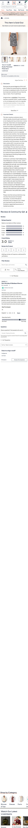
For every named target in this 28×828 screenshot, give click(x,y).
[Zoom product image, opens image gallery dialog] (2, 54)
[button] (3, 3)
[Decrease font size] (26, 80)
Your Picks (9, 10)
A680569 (15, 97)
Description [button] (6, 83)
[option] (14, 14)
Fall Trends (21, 10)
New (15, 10)
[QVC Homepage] (1, 18)
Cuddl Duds (5, 70)
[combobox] (12, 6)
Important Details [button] (8, 114)
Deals (2, 10)
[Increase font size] (24, 80)
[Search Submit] (25, 6)
